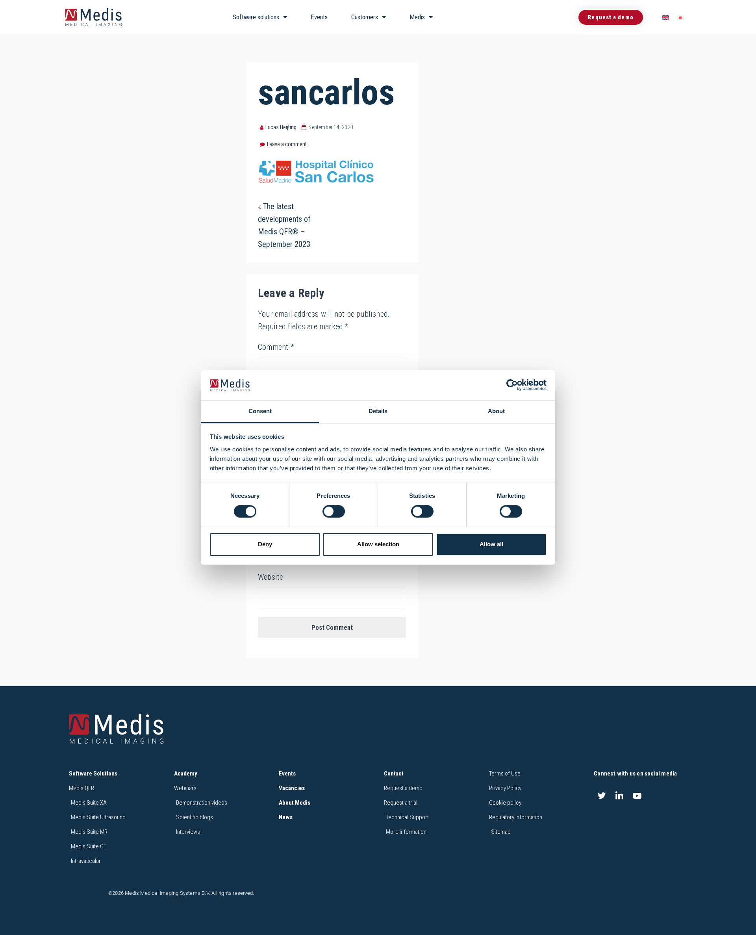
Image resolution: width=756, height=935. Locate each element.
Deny (265, 544)
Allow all (491, 544)
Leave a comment (287, 144)
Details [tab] (378, 411)
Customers (364, 17)
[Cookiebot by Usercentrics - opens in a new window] (512, 385)
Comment (276, 347)
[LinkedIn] (619, 795)
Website (270, 577)
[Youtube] (637, 795)
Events (319, 17)
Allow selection (378, 544)
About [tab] (496, 411)
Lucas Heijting (280, 127)
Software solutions (256, 17)
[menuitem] (665, 17)
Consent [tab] (260, 411)
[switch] (333, 511)
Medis (417, 17)
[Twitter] (602, 795)
